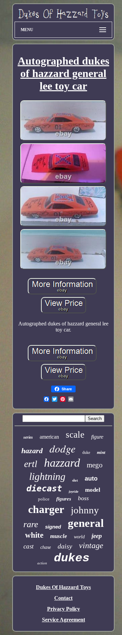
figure (97, 437)
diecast (44, 488)
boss (83, 498)
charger (46, 509)
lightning (47, 476)
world (79, 536)
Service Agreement (63, 619)
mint (101, 452)
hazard (32, 450)
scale (75, 435)
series (28, 437)
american (49, 437)
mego (95, 465)
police (43, 499)
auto (91, 478)
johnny (85, 510)
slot (75, 480)
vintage (91, 545)
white (34, 535)
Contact (63, 598)
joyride (73, 491)
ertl (30, 464)
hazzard (62, 463)
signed (53, 527)
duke (86, 452)
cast (28, 546)
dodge (62, 448)
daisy (65, 546)
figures (63, 499)
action (42, 563)
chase (45, 547)
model (92, 490)
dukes (71, 558)
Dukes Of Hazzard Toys (63, 587)
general (86, 523)
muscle (58, 536)
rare (30, 524)
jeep (97, 535)
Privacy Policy (63, 609)
